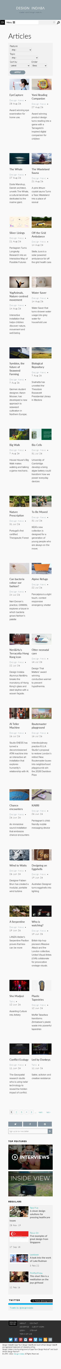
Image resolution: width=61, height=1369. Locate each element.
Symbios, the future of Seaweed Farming (16, 368)
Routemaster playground (39, 725)
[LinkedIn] (40, 1339)
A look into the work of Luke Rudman (40, 1259)
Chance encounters (16, 807)
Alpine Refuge (40, 579)
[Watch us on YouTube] (30, 1339)
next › (41, 1112)
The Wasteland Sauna (40, 171)
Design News (16, 100)
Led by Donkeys (41, 1059)
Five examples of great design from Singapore (39, 1239)
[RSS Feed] (45, 1339)
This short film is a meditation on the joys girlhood (39, 1279)
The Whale (16, 169)
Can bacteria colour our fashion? (16, 582)
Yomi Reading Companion (39, 96)
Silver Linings (17, 233)
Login (22, 1330)
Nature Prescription (16, 513)
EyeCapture (16, 95)
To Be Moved (40, 512)
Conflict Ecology (18, 1059)
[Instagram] (25, 1339)
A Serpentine (17, 921)
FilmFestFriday (36, 1272)
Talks (12, 1001)
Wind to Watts (18, 865)
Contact (34, 1323)
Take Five (34, 1207)
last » (48, 1112)
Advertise (24, 1327)
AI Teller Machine (14, 725)
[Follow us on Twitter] (15, 1124)
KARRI (35, 805)
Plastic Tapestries (38, 997)
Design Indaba (19, 1354)
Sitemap (33, 1330)
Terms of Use (26, 1334)
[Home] (30, 8)
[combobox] (46, 22)
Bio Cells (37, 445)
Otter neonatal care (40, 651)
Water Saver (39, 292)
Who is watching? (37, 923)
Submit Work (38, 1327)
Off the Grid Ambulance (39, 234)
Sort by (13, 61)
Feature (13, 46)
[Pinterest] (21, 1339)
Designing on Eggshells (39, 867)
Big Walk (14, 445)
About (23, 1323)
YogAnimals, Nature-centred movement (18, 296)
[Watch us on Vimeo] (35, 1339)
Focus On (34, 1232)
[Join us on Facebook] (30, 1124)
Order (34, 61)
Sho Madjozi (16, 996)
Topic (12, 54)
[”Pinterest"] (45, 1124)
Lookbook (34, 1254)
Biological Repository (38, 365)
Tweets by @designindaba (21, 1307)
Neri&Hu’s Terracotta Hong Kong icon (19, 653)
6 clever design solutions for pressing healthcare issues (30, 1215)
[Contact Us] (50, 1339)
